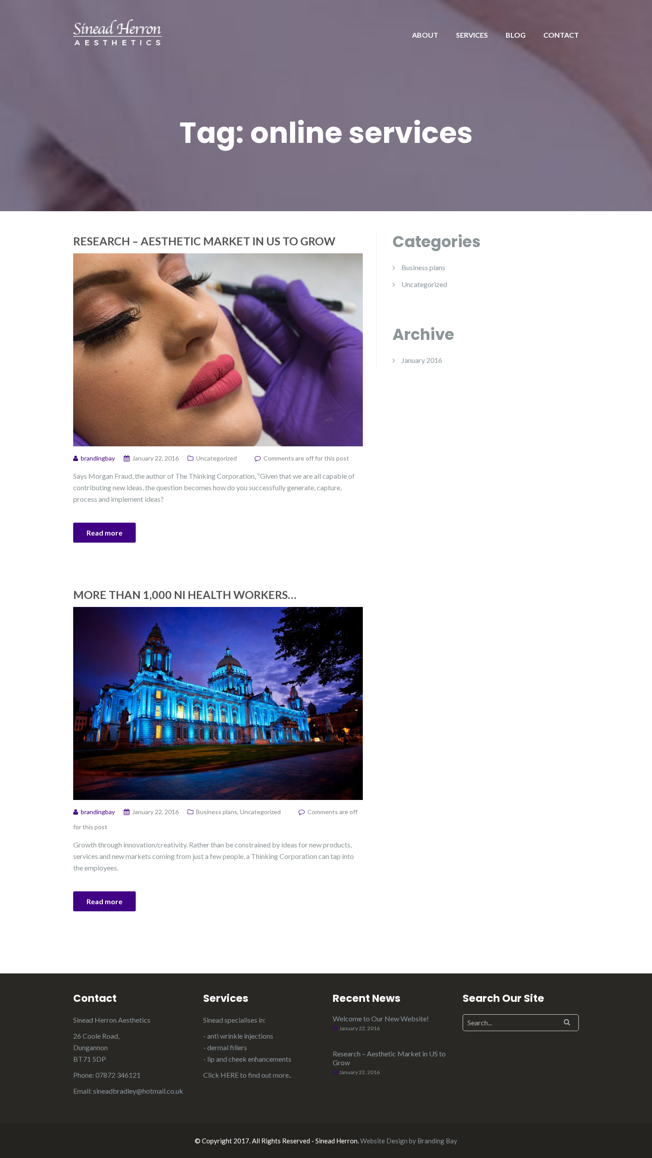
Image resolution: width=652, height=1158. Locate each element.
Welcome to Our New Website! (381, 1018)
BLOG (516, 35)
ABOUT (425, 35)
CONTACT (561, 35)
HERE (229, 1075)
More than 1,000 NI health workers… (184, 594)
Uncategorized (216, 458)
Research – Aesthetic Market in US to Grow (204, 241)
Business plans (216, 811)
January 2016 (421, 360)
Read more (104, 532)
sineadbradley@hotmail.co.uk (138, 1091)
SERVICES (472, 35)
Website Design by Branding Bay (408, 1141)
